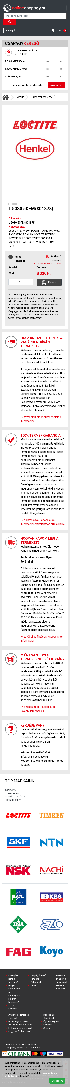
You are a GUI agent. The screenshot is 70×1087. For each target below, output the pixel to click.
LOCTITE (20, 97)
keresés (54, 85)
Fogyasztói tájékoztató (19, 1031)
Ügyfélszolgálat (51, 1021)
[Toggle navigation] (62, 8)
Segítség (47, 1028)
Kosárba (52, 282)
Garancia (47, 1024)
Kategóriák (36, 982)
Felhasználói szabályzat (20, 1028)
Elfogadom (57, 1080)
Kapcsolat (48, 1015)
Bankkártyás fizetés (18, 1021)
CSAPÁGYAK (11, 790)
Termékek (35, 979)
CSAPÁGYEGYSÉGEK (15, 796)
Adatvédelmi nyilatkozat (20, 1024)
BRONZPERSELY (13, 800)
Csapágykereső (38, 975)
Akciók (34, 985)
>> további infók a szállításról (48, 264)
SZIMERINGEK (12, 793)
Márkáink (60, 975)
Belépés (11, 30)
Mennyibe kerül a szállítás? (13, 978)
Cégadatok (48, 1018)
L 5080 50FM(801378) (41, 97)
